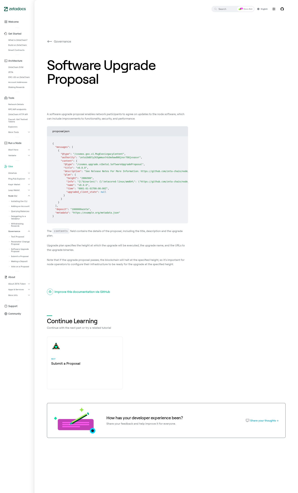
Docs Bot (248, 9)
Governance (62, 41)
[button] (17, 22)
